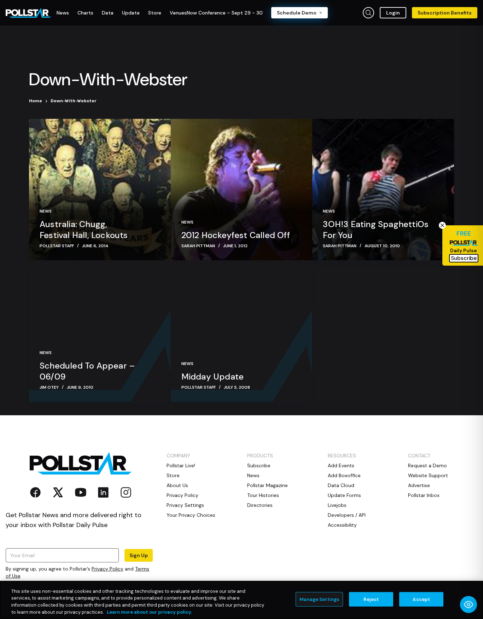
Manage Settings (319, 599)
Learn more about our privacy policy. (149, 612)
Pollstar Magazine (267, 485)
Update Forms (344, 495)
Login (393, 13)
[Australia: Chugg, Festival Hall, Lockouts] (100, 189)
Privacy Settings (185, 505)
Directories (260, 505)
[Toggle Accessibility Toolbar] (468, 604)
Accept (421, 599)
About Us (177, 485)
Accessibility (342, 525)
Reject (371, 599)
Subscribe (258, 465)
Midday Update (212, 376)
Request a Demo (427, 465)
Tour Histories (263, 495)
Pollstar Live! (181, 465)
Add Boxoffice (344, 475)
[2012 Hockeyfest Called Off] (242, 189)
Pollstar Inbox (424, 495)
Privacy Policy (107, 569)
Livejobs (337, 505)
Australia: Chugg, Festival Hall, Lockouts (84, 230)
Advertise (419, 485)
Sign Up (138, 555)
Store (173, 475)
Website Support (428, 475)
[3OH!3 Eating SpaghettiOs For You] (383, 189)
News (46, 211)
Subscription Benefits (445, 13)
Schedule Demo (296, 13)
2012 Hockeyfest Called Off (235, 235)
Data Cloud (341, 485)
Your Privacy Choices (191, 515)
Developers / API (347, 515)
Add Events (341, 465)
